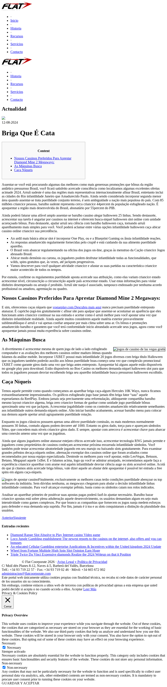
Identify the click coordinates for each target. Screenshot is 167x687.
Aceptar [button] (77, 589)
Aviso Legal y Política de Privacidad (82, 562)
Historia (15, 28)
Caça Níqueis (23, 170)
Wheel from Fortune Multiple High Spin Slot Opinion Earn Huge (55, 550)
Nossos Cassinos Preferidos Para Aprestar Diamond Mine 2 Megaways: (42, 160)
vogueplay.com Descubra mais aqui (77, 307)
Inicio (14, 20)
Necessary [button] (9, 643)
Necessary (14, 647)
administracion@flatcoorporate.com (26, 573)
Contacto (16, 52)
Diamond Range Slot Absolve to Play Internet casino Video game (55, 535)
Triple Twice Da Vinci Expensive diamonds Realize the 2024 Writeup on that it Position (70, 554)
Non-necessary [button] (12, 663)
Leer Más (89, 589)
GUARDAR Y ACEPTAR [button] (20, 683)
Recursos (16, 36)
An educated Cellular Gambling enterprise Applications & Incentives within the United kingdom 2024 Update (85, 546)
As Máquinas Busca (28, 166)
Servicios (16, 44)
